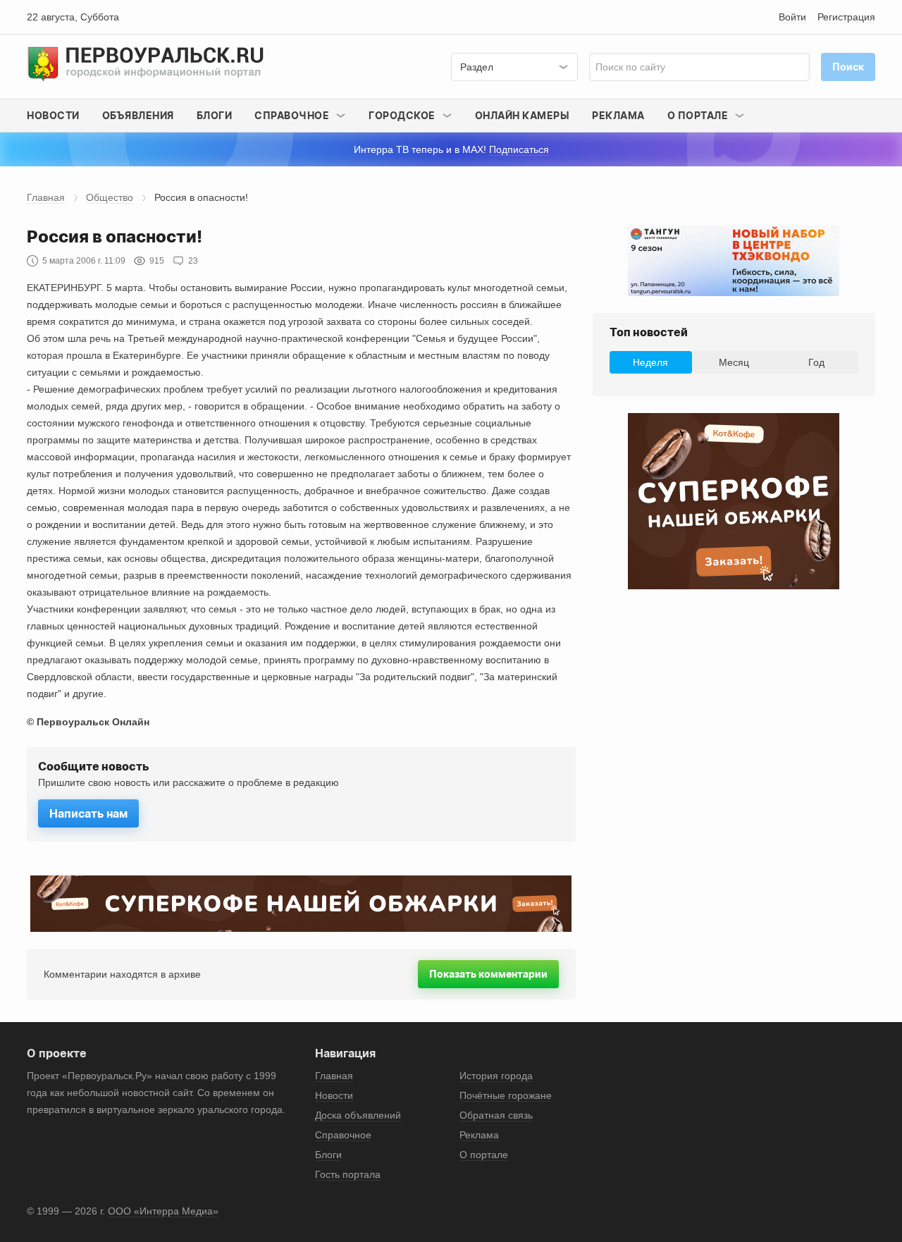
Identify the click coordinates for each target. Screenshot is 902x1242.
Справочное (343, 1134)
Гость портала (348, 1174)
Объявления (138, 115)
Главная (46, 197)
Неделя (650, 362)
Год (816, 362)
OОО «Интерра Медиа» (163, 1211)
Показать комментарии (488, 974)
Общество (109, 197)
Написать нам (88, 813)
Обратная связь (496, 1115)
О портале (483, 1154)
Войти (792, 17)
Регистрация (846, 17)
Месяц (734, 362)
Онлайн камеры (522, 115)
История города (496, 1075)
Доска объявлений (358, 1115)
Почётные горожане (505, 1095)
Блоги (215, 115)
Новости (53, 115)
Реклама (618, 115)
